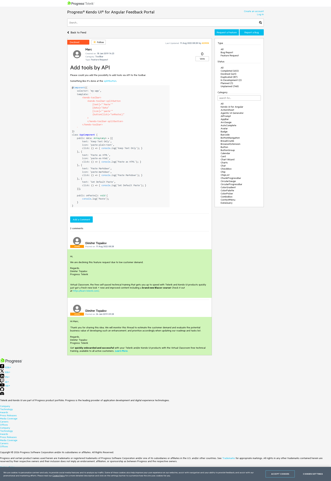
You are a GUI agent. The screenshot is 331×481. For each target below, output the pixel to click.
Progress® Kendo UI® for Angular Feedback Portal (110, 11)
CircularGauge (228, 181)
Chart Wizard (227, 159)
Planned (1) (227, 83)
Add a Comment (81, 219)
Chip (223, 171)
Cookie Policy (58, 475)
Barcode (225, 134)
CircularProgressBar (231, 184)
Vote (202, 58)
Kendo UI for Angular (232, 106)
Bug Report (227, 52)
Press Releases (8, 415)
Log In (260, 14)
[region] (165, 474)
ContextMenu (228, 199)
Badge (224, 131)
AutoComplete (228, 125)
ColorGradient (228, 187)
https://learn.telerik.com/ (86, 290)
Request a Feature (227, 32)
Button (224, 147)
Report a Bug (251, 32)
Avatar (224, 128)
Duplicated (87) (229, 77)
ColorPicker (227, 193)
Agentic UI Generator (232, 112)
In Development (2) (231, 80)
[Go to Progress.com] (11, 362)
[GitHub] (2, 390)
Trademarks (228, 458)
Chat (223, 165)
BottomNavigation (230, 137)
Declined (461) (228, 73)
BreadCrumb (227, 140)
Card (223, 156)
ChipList (225, 174)
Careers (4, 421)
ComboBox (226, 196)
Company (5, 406)
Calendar (225, 153)
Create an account (254, 11)
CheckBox (226, 168)
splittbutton (110, 80)
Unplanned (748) (230, 86)
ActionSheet (227, 109)
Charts (224, 162)
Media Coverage (8, 418)
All (222, 49)
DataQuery (226, 202)
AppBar (225, 119)
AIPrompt (226, 116)
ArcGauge (226, 122)
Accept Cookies (280, 474)
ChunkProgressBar (231, 178)
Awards (4, 412)
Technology (6, 409)
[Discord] (2, 394)
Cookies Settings (313, 474)
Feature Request (230, 55)
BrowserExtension (230, 143)
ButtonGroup (228, 150)
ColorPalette (227, 190)
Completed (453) (230, 70)
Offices (4, 424)
